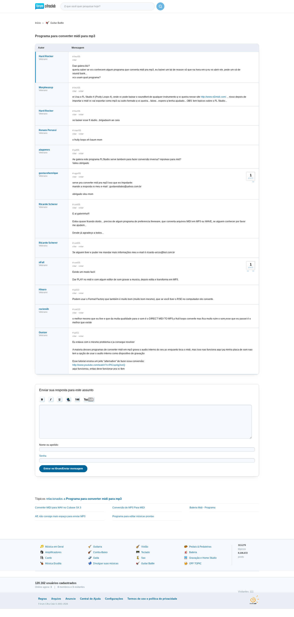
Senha (42, 455)
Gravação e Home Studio (203, 557)
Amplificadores (53, 552)
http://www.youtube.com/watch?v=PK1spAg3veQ (98, 365)
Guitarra (97, 546)
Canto (48, 557)
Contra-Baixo (100, 552)
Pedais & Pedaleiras (200, 546)
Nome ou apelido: (49, 444)
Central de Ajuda (90, 598)
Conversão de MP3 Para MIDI (128, 507)
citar (74, 60)
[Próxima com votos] (253, 182)
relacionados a (84, 498)
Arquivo (56, 598)
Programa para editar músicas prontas (133, 516)
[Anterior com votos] (248, 271)
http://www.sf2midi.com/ (213, 96)
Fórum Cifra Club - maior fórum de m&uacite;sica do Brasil (45, 6)
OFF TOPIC (195, 563)
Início (38, 23)
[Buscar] (160, 6)
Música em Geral (54, 546)
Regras (42, 598)
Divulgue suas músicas (105, 563)
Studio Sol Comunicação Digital (254, 599)
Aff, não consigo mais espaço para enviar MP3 (60, 516)
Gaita (96, 557)
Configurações (114, 598)
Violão (144, 546)
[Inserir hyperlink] (68, 399)
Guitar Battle (57, 23)
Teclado (145, 552)
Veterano (43, 59)
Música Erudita (53, 563)
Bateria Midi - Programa (202, 507)
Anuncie (70, 598)
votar (81, 91)
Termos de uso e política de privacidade (152, 598)
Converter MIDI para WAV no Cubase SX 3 (58, 507)
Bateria (193, 552)
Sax (143, 557)
